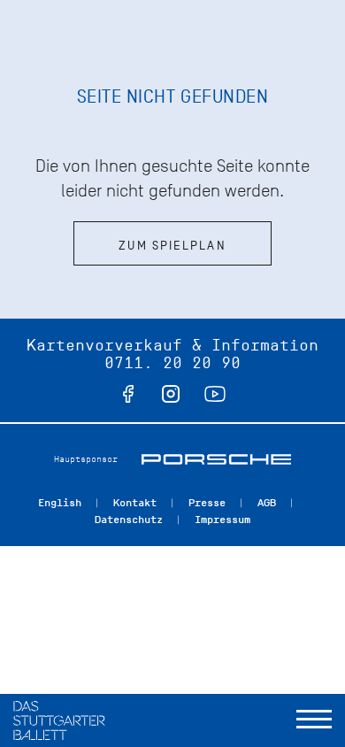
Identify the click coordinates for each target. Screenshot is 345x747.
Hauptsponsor (86, 459)
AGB (266, 503)
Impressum (222, 519)
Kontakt (135, 503)
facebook (128, 394)
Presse (207, 503)
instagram (171, 394)
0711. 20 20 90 (172, 363)
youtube (215, 394)
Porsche (216, 459)
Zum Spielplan (172, 245)
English (59, 503)
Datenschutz (129, 519)
